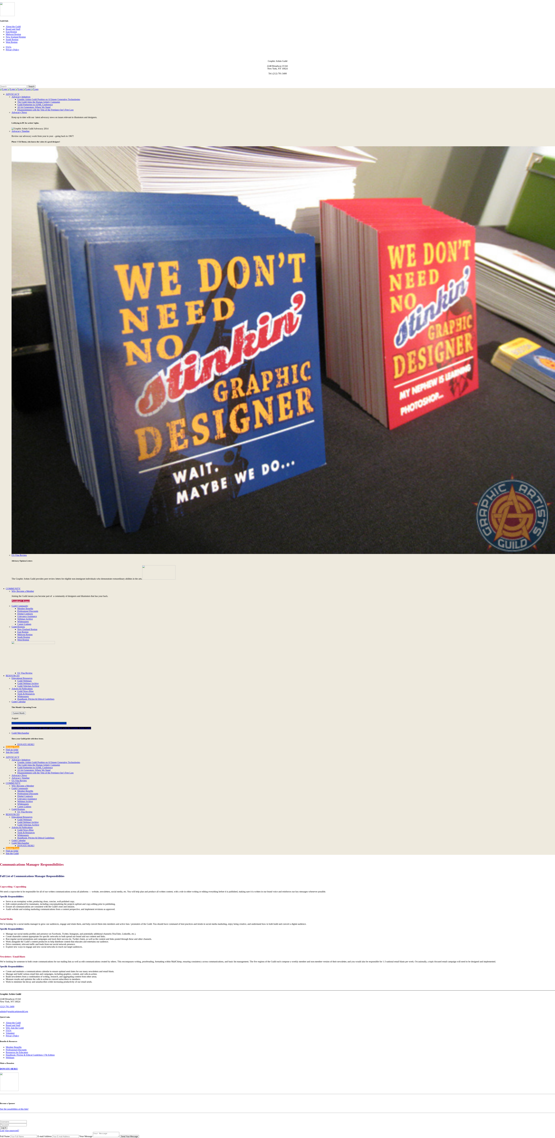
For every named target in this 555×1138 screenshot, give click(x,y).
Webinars (10, 1057)
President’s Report (21, 601)
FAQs (8, 47)
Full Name (5, 1136)
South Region (12, 39)
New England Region (16, 37)
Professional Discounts (16, 1050)
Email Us (4, 78)
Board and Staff (13, 29)
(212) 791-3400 (7, 1006)
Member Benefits (14, 1047)
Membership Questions (10, 81)
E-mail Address (45, 1136)
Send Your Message (129, 1136)
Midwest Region (13, 34)
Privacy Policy (12, 49)
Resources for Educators (17, 1052)
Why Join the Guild (15, 1028)
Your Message (85, 1136)
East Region (11, 32)
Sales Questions (7, 83)
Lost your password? (9, 1130)
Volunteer (10, 1033)
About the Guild (13, 26)
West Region (11, 42)
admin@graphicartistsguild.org (14, 1011)
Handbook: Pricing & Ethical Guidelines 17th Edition (30, 1055)
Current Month (19, 713)
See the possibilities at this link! (14, 1109)
